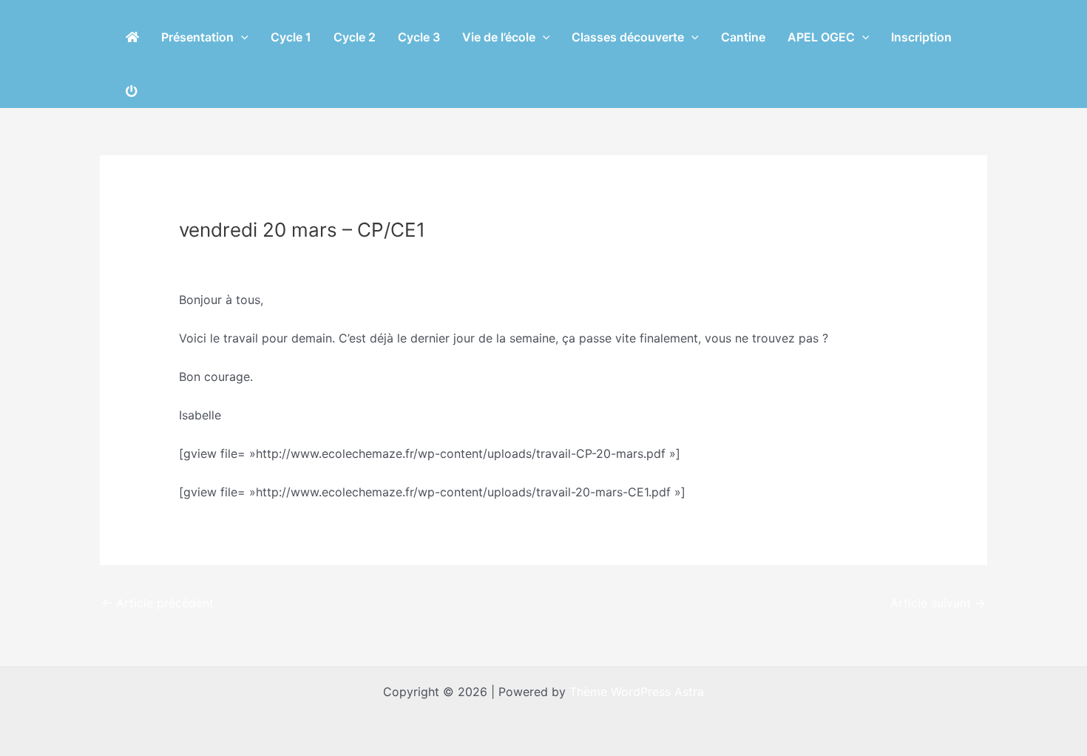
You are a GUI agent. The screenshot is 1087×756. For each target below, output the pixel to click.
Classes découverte (628, 37)
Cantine (743, 37)
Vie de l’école (498, 37)
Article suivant (938, 602)
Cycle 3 (419, 37)
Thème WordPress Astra (636, 691)
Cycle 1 (291, 37)
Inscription (921, 37)
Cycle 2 (354, 37)
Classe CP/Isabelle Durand (261, 257)
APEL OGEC (821, 37)
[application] (241, 37)
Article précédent (157, 602)
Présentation (197, 37)
